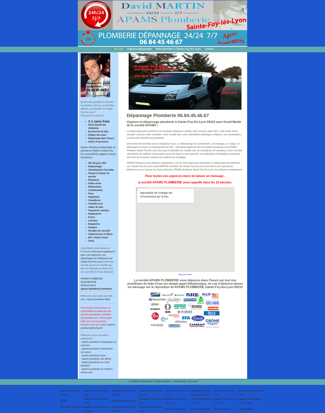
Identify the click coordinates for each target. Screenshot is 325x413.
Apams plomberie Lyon (94, 355)
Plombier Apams (246, 409)
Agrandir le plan (185, 274)
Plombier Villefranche (200, 409)
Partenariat (179, 381)
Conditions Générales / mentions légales (150, 381)
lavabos (64, 401)
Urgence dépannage (139, 48)
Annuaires (193, 381)
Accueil (119, 48)
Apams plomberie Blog (98, 299)
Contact (209, 48)
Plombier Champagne (175, 409)
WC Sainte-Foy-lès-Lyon (71, 407)
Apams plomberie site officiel (96, 359)
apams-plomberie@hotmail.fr (96, 288)
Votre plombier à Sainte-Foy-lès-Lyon (178, 48)
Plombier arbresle (222, 409)
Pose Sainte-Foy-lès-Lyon (124, 401)
